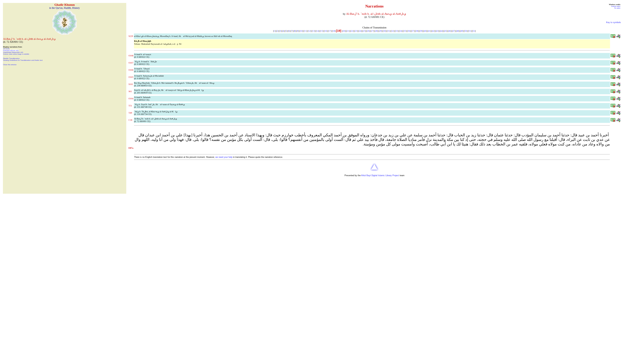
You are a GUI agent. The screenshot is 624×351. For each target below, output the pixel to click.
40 (425, 31)
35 (405, 31)
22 (352, 31)
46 (449, 31)
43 (437, 31)
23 (356, 31)
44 (441, 31)
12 (309, 31)
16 (326, 31)
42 (433, 31)
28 (376, 31)
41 (429, 31)
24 (360, 31)
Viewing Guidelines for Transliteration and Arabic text (23, 60)
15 (321, 31)
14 (317, 31)
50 (466, 31)
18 (334, 31)
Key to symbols (613, 22)
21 (348, 31)
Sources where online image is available (16, 54)
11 (305, 31)
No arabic (617, 8)
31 (388, 31)
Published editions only (11, 50)
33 (397, 31)
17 (330, 31)
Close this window (9, 64)
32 (392, 31)
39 (421, 31)
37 (413, 31)
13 (313, 31)
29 (380, 31)
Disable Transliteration (11, 58)
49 (462, 31)
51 (470, 31)
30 (384, 31)
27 (372, 31)
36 (409, 31)
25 (364, 31)
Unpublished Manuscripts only (13, 52)
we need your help (223, 157)
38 (417, 31)
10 (301, 31)
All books (6, 49)
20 (344, 31)
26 (368, 31)
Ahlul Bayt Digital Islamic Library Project (380, 175)
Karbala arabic (615, 6)
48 (457, 31)
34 (401, 31)
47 (453, 31)
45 (445, 31)
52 (474, 31)
